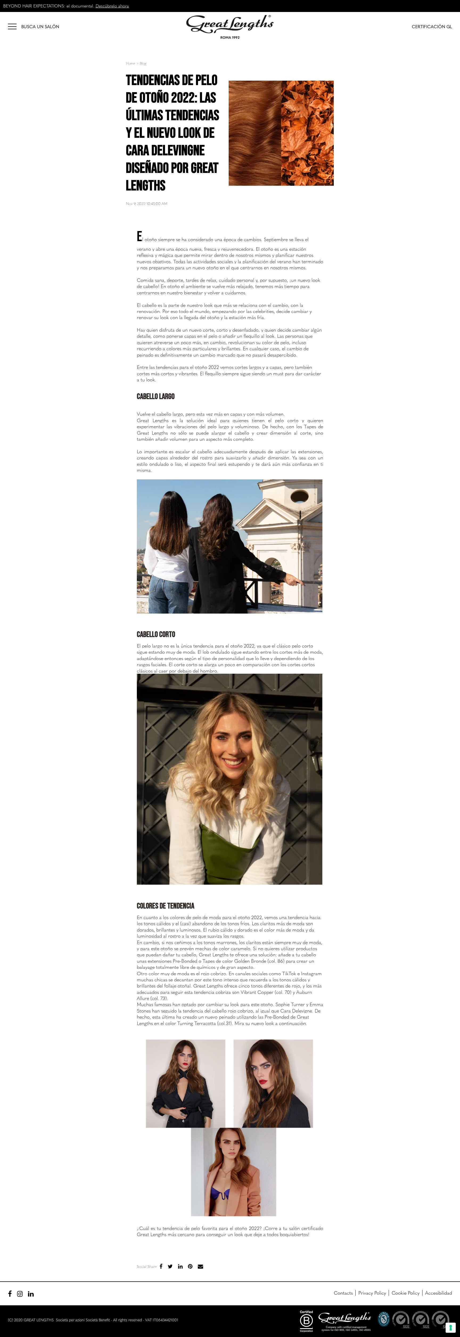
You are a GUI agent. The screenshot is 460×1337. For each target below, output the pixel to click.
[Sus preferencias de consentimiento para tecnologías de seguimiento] (451, 1328)
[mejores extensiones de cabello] (14, 25)
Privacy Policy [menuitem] (372, 1293)
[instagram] (20, 1293)
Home (130, 63)
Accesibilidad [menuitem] (438, 1293)
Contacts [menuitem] (343, 1293)
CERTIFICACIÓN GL (432, 26)
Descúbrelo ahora (112, 6)
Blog (143, 63)
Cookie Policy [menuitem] (406, 1293)
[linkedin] (180, 1266)
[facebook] (160, 1266)
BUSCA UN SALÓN (40, 26)
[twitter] (170, 1266)
